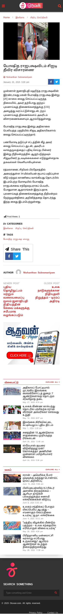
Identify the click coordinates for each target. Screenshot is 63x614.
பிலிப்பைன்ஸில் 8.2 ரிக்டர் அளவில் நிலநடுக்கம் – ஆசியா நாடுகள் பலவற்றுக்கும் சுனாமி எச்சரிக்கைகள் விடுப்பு (38, 494)
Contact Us (52, 613)
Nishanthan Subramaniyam (18, 77)
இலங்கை (8, 228)
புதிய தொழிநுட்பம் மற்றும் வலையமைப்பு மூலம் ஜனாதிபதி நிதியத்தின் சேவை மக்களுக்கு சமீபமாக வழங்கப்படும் (16, 301)
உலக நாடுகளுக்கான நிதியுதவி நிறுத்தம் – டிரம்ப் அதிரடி (47, 294)
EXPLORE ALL (52, 382)
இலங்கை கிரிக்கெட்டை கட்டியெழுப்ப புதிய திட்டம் (38, 424)
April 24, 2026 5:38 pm (33, 460)
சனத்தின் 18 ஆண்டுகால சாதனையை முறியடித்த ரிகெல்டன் (38, 435)
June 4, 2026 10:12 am (33, 518)
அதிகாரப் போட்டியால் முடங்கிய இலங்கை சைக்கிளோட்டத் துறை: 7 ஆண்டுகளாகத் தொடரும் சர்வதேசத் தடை (38, 393)
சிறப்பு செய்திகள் (24, 228)
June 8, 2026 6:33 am (32, 502)
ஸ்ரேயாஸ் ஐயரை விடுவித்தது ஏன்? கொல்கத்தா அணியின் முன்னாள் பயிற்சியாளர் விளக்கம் (37, 451)
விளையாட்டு (11, 382)
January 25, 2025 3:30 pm (16, 82)
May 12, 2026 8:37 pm (33, 418)
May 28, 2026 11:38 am (33, 550)
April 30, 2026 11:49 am (33, 441)
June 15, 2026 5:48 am (33, 484)
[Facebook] (51, 82)
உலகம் (8, 469)
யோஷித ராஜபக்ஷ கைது (16, 239)
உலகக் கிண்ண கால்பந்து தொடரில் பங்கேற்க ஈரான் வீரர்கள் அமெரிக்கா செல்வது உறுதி (41, 411)
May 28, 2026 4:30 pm (33, 531)
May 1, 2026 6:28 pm (32, 428)
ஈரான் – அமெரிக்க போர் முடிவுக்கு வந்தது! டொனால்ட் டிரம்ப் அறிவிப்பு (40, 478)
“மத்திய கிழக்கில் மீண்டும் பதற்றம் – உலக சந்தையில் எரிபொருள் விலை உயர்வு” (39, 525)
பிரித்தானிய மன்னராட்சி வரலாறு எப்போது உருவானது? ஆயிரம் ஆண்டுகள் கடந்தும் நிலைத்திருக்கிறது (38, 541)
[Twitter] (57, 82)
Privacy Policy (35, 613)
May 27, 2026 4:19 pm (33, 402)
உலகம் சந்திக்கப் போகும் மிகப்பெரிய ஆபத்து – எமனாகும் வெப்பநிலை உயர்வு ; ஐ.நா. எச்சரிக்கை (39, 511)
